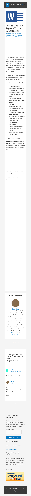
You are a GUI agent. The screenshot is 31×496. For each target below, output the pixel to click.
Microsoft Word (15, 36)
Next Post (15, 346)
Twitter (19, 335)
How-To (14, 35)
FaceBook (12, 335)
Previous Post (15, 342)
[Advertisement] (15, 47)
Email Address (10, 429)
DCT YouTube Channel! (11, 449)
